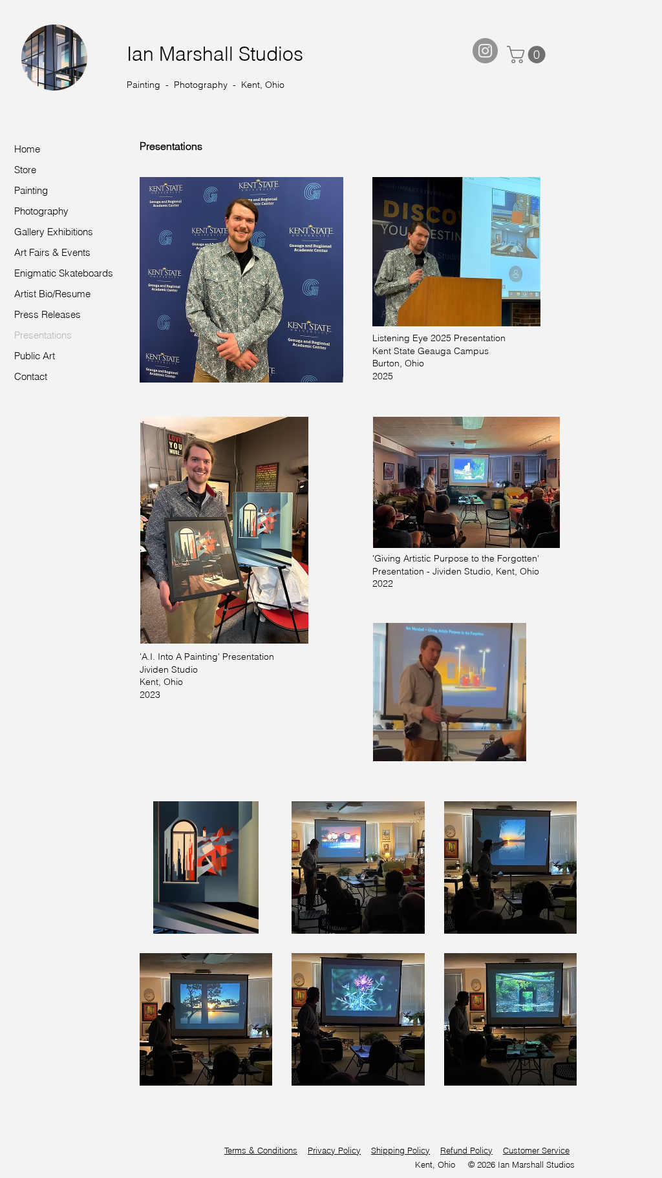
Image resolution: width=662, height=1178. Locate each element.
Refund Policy (466, 1150)
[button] (528, 54)
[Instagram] (485, 50)
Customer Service (536, 1150)
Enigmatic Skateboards (63, 273)
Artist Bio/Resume (52, 294)
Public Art (34, 356)
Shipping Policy (400, 1150)
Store (25, 169)
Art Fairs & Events (52, 252)
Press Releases (47, 314)
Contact (30, 376)
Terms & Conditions (260, 1150)
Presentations (43, 335)
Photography (41, 211)
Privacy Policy (334, 1150)
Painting (31, 190)
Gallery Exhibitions (53, 232)
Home (27, 149)
